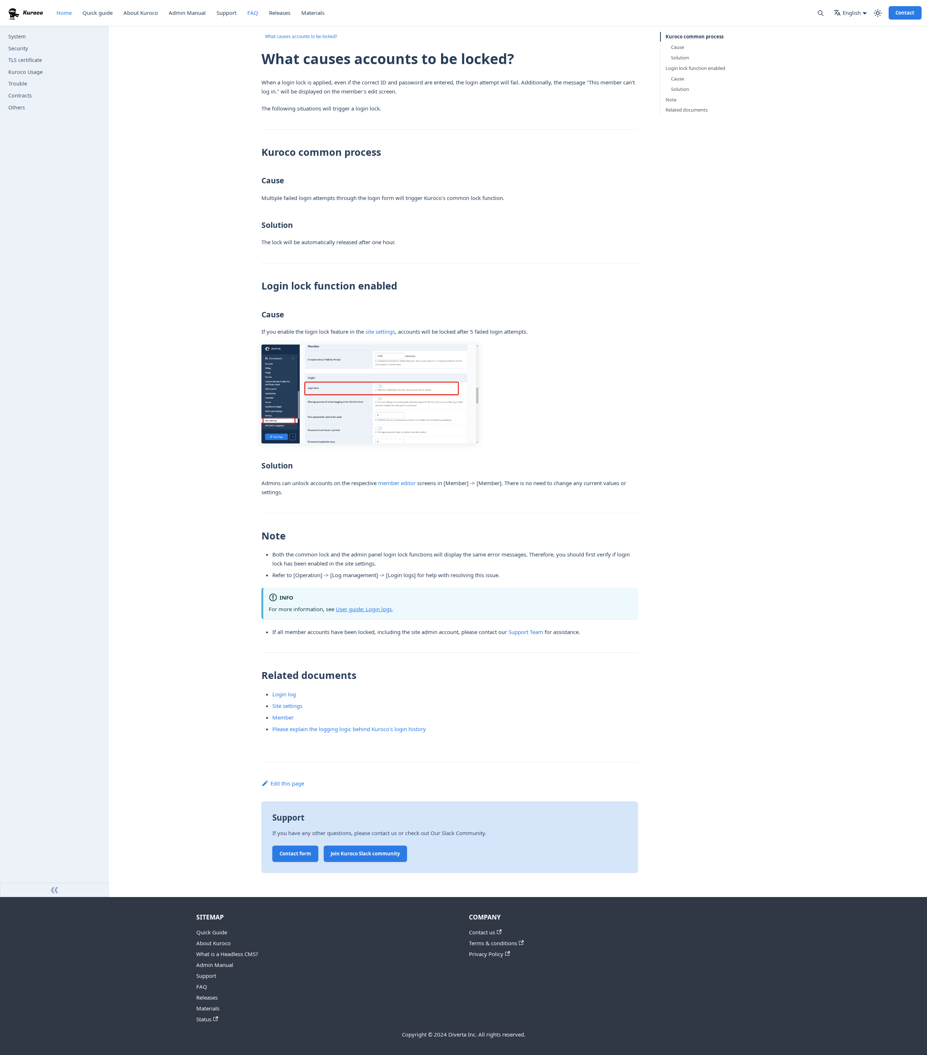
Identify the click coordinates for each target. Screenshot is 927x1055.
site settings (380, 331)
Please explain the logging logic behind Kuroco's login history (349, 729)
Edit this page (287, 783)
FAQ (252, 12)
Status (203, 1019)
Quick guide (98, 12)
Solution (680, 57)
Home (64, 12)
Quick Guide (211, 932)
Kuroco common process (694, 36)
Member (283, 717)
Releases (279, 12)
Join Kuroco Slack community (365, 853)
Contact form (295, 853)
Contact (904, 12)
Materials (312, 12)
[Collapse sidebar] (54, 890)
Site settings (287, 705)
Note (671, 99)
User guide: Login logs (364, 609)
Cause (677, 47)
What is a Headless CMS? (227, 954)
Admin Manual (187, 12)
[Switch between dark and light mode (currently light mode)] (877, 13)
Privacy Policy (486, 954)
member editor (397, 483)
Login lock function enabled (695, 68)
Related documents (687, 110)
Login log (284, 694)
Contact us (482, 932)
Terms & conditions (493, 943)
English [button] (852, 12)
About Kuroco (140, 12)
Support (226, 12)
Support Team (525, 631)
